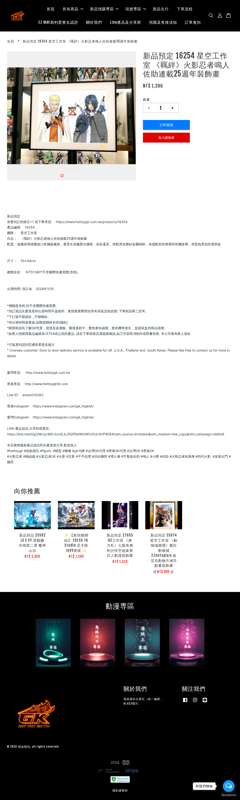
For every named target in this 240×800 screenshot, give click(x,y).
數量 (146, 99)
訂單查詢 (193, 22)
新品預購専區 (102, 9)
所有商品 (71, 9)
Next (129, 117)
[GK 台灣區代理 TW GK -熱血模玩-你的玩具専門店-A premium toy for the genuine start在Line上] (205, 702)
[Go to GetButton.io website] (228, 795)
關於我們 (94, 22)
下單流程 (185, 9)
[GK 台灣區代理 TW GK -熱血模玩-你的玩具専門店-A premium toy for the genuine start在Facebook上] (185, 702)
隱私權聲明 (120, 790)
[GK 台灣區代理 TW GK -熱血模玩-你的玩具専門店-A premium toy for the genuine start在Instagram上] (195, 702)
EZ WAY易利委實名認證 (58, 22)
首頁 (51, 9)
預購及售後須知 (163, 22)
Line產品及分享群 (125, 22)
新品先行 (161, 9)
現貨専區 (133, 9)
